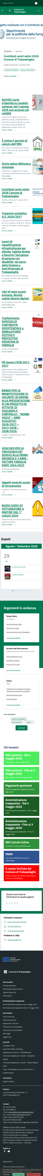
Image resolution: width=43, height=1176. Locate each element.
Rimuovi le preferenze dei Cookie (14, 1167)
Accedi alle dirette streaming (13, 1049)
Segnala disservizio (9, 992)
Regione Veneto (8, 1081)
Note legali (6, 1033)
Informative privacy (9, 1020)
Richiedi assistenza (9, 985)
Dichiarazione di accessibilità (12, 1026)
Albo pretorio (7, 995)
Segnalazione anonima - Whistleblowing (17, 1052)
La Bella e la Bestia (18, 574)
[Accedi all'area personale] (37, 3)
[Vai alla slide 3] (17, 590)
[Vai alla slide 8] (30, 590)
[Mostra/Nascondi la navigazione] (2, 10)
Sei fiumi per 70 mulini (19, 567)
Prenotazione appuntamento (13, 989)
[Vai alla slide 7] (27, 590)
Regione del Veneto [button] (8, 3)
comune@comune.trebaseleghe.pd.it (21, 1112)
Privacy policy (28, 1172)
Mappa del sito (7, 1161)
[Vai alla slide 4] (20, 590)
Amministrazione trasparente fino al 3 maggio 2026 (21, 1008)
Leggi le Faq (7, 1037)
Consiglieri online (9, 1045)
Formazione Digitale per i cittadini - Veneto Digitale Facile (20, 1064)
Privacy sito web (8, 1016)
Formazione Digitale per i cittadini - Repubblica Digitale (19, 1057)
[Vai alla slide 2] (15, 590)
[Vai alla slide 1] (12, 590)
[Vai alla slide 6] (25, 590)
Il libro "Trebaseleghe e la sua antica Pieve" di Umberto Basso (18, 1071)
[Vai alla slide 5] (22, 590)
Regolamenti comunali (10, 1023)
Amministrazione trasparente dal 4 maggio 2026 (20, 1004)
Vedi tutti (21, 728)
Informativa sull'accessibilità (12, 1030)
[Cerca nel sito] (38, 10)
